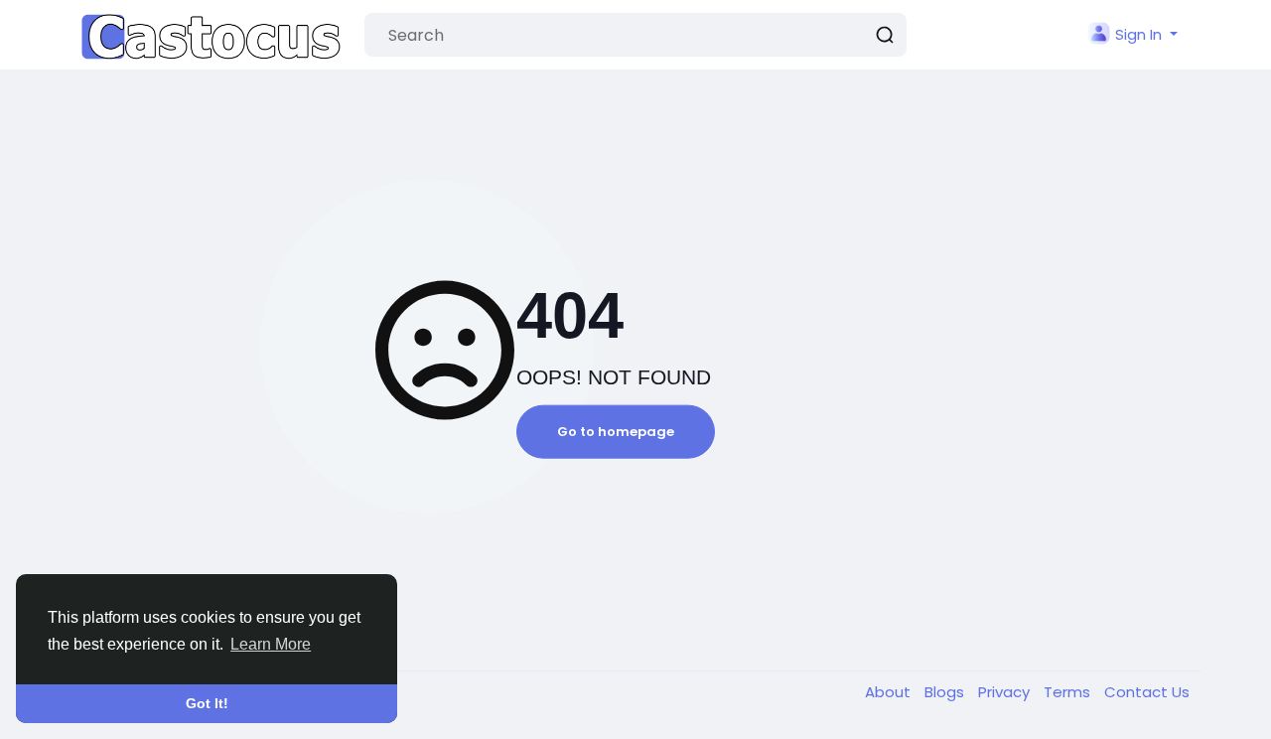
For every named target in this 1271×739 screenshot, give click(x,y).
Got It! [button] (207, 703)
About (890, 691)
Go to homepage (615, 431)
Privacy (1006, 691)
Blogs (946, 691)
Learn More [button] (270, 644)
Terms (1069, 691)
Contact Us (1147, 691)
